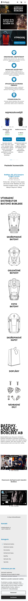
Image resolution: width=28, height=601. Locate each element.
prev (2, 127)
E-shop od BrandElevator (14, 517)
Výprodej (6, 562)
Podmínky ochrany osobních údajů (10, 574)
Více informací (13, 589)
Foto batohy (7, 550)
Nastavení (13, 592)
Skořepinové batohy (9, 544)
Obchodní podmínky (6, 572)
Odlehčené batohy (8, 547)
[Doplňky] (14, 360)
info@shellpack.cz (6, 527)
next (26, 127)
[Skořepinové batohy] (14, 226)
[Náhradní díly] (14, 394)
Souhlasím (13, 597)
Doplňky (6, 556)
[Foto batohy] (14, 293)
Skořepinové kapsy (9, 553)
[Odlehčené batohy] (14, 259)
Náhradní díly (7, 559)
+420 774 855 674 (5, 529)
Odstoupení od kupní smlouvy (9, 576)
